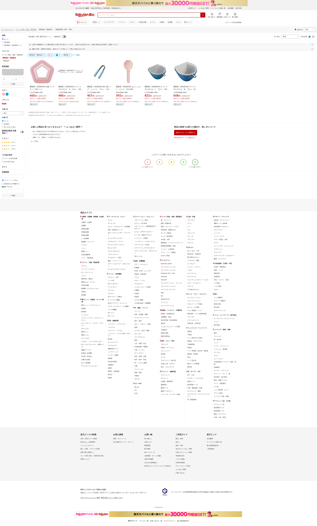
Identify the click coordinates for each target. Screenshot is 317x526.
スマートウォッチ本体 (141, 245)
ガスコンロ (85, 328)
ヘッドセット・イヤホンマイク (144, 241)
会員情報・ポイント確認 (152, 456)
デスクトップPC (113, 277)
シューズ (217, 233)
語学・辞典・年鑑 (140, 356)
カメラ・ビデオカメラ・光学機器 (119, 226)
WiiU (162, 293)
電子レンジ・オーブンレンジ (91, 305)
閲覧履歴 (147, 445)
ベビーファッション (194, 301)
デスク (216, 355)
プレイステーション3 (168, 286)
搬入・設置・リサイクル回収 (90, 449)
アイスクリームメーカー (89, 366)
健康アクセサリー (167, 391)
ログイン (228, 22)
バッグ (216, 322)
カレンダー (138, 334)
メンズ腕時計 (218, 297)
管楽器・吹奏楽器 (140, 274)
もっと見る (34, 141)
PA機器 (136, 268)
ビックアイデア (109, 22)
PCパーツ (111, 313)
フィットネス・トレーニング (223, 246)
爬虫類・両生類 (192, 354)
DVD (136, 393)
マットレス (217, 336)
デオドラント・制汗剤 (168, 360)
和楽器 (136, 297)
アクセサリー (138, 284)
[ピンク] (3, 94)
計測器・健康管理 (167, 381)
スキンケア (164, 344)
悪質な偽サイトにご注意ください (112, 498)
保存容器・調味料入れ (168, 230)
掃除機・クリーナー (88, 242)
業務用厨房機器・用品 (168, 246)
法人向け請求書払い (151, 462)
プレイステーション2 (168, 289)
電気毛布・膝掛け (87, 279)
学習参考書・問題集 (141, 347)
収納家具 (217, 367)
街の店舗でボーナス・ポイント (123, 442)
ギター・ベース (139, 280)
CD (135, 390)
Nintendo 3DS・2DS (168, 273)
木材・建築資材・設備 (194, 388)
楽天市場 (238, 8)
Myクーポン (148, 452)
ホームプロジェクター (115, 238)
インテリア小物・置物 (221, 396)
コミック (137, 311)
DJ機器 (136, 290)
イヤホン (132, 22)
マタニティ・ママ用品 (194, 304)
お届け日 (5, 117)
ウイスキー (191, 220)
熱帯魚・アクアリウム (194, 341)
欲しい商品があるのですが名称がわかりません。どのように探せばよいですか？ (59, 131)
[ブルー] (7, 94)
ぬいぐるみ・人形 (193, 251)
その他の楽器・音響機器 (142, 303)
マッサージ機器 (113, 355)
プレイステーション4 (168, 270)
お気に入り (148, 442)
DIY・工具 (190, 375)
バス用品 (217, 283)
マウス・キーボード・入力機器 (118, 306)
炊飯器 (83, 308)
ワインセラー (85, 338)
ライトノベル (138, 369)
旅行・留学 (138, 321)
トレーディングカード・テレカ (197, 280)
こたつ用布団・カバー (221, 390)
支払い (178, 442)
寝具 (215, 333)
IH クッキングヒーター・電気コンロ (92, 346)
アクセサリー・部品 (114, 257)
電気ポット (85, 332)
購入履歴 (147, 449)
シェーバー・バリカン (115, 330)
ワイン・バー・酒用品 (168, 252)
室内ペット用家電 (193, 364)
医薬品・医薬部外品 (167, 314)
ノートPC (111, 280)
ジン (188, 226)
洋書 (135, 366)
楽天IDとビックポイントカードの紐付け (157, 466)
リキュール (191, 233)
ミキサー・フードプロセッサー (91, 341)
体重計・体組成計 (114, 371)
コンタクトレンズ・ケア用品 (170, 326)
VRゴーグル (138, 256)
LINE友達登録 (180, 462)
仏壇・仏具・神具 (220, 417)
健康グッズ (164, 388)
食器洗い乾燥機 (86, 353)
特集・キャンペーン (120, 439)
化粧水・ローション (167, 347)
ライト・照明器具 (87, 258)
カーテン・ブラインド (221, 370)
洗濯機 (170, 22)
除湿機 (83, 295)
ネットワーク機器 (114, 300)
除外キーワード (7, 187)
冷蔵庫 (162, 22)
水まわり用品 (165, 255)
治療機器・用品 (166, 317)
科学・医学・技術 (140, 359)
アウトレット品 (219, 404)
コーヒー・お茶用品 (167, 249)
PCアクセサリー (113, 284)
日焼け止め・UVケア (168, 364)
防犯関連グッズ (219, 407)
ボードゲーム (191, 276)
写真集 (136, 376)
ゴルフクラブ (218, 230)
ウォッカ (190, 236)
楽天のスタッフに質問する (185, 133)
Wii (162, 296)
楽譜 (135, 327)
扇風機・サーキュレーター (90, 288)
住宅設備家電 (85, 254)
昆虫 (188, 357)
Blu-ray (136, 387)
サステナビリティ (170, 521)
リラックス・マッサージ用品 (170, 394)
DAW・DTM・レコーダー (142, 271)
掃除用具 (217, 273)
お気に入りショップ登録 (184, 452)
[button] (7, 72)
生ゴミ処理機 (85, 363)
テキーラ (190, 243)
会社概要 (231, 8)
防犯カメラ (191, 381)
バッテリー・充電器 (141, 238)
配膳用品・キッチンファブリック (172, 243)
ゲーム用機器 (112, 309)
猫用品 (189, 331)
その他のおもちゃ (193, 289)
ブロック (190, 286)
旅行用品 (217, 325)
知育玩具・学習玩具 (194, 254)
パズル (189, 270)
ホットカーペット (87, 272)
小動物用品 (191, 344)
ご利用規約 (210, 449)
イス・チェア (218, 359)
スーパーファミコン (167, 305)
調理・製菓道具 (166, 223)
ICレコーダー (112, 248)
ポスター (137, 379)
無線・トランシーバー (115, 261)
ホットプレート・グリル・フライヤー (92, 324)
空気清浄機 (142, 22)
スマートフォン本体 (141, 220)
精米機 (83, 312)
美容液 (163, 354)
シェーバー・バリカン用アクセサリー (119, 335)
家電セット (96, 22)
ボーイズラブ (138, 353)
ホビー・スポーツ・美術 (142, 324)
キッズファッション (194, 297)
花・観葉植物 (191, 399)
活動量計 (111, 365)
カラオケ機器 (138, 300)
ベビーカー (191, 317)
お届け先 (5, 109)
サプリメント (165, 375)
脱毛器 (110, 339)
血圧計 (110, 374)
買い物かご (148, 439)
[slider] (2, 75)
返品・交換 (179, 445)
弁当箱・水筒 (165, 239)
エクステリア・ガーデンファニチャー (198, 395)
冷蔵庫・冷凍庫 (86, 222)
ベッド (216, 343)
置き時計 (217, 307)
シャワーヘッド (113, 352)
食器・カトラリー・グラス (170, 226)
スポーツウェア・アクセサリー (224, 255)
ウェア (216, 243)
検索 (13, 84)
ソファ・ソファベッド (221, 346)
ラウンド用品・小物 (220, 239)
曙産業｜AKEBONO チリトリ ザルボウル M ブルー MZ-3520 (185, 89)
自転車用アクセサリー (221, 226)
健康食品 (164, 385)
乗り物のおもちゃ (193, 257)
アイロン (84, 245)
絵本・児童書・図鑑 (141, 314)
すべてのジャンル (7, 29)
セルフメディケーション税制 (90, 498)
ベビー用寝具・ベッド (194, 310)
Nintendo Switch (166, 264)
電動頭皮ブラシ (113, 349)
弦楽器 (136, 293)
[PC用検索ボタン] (202, 15)
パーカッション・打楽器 (142, 287)
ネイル (163, 357)
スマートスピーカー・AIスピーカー (119, 265)
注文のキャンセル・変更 (184, 449)
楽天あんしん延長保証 (87, 442)
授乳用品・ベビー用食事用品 (197, 314)
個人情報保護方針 (213, 445)
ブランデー (191, 239)
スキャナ (111, 293)
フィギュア (191, 264)
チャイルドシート (193, 320)
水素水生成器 (85, 359)
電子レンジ (188, 22)
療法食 (189, 367)
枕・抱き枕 (217, 339)
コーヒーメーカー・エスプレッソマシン (92, 319)
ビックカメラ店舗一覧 (218, 8)
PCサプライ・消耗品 (115, 297)
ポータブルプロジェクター (117, 269)
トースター (85, 315)
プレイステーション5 (168, 267)
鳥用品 (189, 347)
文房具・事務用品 (220, 267)
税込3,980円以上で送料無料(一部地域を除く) (106, 8)
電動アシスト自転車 (220, 223)
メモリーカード (113, 254)
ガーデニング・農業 (194, 391)
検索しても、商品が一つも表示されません (47, 137)
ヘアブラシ (111, 327)
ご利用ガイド (191, 8)
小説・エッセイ (139, 350)
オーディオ (111, 223)
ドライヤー (121, 22)
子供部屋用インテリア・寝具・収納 (225, 363)
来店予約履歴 (148, 459)
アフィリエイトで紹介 (183, 466)
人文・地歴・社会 (140, 343)
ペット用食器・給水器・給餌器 (197, 351)
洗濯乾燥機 (85, 229)
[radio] (3, 39)
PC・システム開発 (140, 363)
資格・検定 (138, 372)
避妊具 (163, 323)
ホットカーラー (113, 342)
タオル (216, 289)
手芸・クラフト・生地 (221, 280)
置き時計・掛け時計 (220, 377)
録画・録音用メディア (115, 230)
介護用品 (164, 330)
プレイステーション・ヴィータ (171, 283)
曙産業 (4, 104)
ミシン (83, 248)
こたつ (83, 275)
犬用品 (189, 335)
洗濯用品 (217, 276)
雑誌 (135, 340)
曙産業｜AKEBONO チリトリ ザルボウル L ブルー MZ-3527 (157, 89)
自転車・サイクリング (221, 220)
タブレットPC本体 (140, 223)
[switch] (22, 132)
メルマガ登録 (180, 459)
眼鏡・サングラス (220, 259)
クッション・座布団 (220, 349)
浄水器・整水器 (86, 356)
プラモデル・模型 (193, 260)
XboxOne (164, 276)
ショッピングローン (87, 445)
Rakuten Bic (85, 15)
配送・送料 (179, 439)
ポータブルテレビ (114, 251)
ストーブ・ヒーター (88, 269)
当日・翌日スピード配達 (88, 439)
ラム (188, 230)
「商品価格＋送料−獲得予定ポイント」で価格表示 (44, 36)
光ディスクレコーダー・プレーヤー (119, 234)
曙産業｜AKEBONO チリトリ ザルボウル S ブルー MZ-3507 (70, 89)
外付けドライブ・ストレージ (117, 303)
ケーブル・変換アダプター (143, 235)
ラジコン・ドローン (194, 267)
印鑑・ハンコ (218, 270)
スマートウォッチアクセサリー (144, 248)
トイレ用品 (217, 286)
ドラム (136, 277)
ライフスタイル (139, 337)
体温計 (110, 378)
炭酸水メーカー (86, 350)
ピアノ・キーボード (141, 264)
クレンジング (165, 351)
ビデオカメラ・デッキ (115, 241)
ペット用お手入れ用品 (194, 338)
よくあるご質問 (203, 8)
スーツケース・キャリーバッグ (224, 318)
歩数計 (110, 368)
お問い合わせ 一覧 (156, 521)
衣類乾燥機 (85, 232)
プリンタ (111, 290)
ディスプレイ (112, 287)
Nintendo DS (165, 299)
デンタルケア (112, 345)
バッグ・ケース (219, 236)
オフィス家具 (218, 393)
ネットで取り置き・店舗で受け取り (92, 456)
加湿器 (83, 292)
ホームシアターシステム (116, 245)
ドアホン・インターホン (195, 378)
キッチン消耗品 (166, 233)
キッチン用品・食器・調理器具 (26, 29)
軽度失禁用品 (165, 336)
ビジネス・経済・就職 (141, 330)
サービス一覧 (144, 521)
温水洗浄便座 (112, 361)
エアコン (153, 22)
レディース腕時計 (220, 301)
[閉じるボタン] (312, 45)
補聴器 (110, 358)
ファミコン (164, 302)
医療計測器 (164, 333)
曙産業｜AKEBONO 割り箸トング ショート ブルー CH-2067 (99, 89)
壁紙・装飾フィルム (220, 380)
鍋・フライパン (166, 220)
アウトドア (217, 252)
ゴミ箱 (216, 387)
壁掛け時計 (217, 304)
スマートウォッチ (220, 310)
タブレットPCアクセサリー (143, 232)
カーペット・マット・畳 (222, 374)
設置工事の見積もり (87, 452)
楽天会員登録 (237, 22)
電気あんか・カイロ (88, 282)
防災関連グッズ (192, 385)
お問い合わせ (180, 473)
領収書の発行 (180, 456)
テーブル (217, 352)
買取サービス (84, 459)
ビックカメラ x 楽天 (82, 8)
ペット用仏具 (191, 360)
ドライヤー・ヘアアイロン (117, 324)
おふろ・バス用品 (193, 307)
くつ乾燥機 (85, 238)
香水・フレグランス (167, 367)
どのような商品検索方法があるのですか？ (47, 134)
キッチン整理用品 (167, 236)
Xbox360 (164, 280)
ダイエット (164, 378)
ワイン (189, 223)
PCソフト (111, 316)
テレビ (178, 22)
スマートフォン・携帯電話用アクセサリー (145, 227)
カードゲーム (191, 273)
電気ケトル (85, 335)
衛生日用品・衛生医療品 (169, 320)
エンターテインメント (141, 318)
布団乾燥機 (85, 235)
